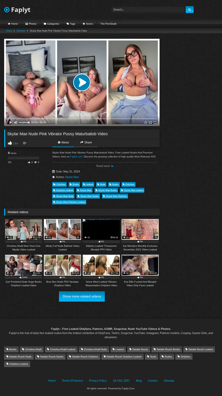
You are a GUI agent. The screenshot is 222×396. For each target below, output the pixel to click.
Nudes (115, 184)
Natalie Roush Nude (20, 356)
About (65, 142)
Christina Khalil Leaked (62, 349)
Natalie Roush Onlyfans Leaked (124, 356)
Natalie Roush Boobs (168, 349)
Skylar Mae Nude (64, 196)
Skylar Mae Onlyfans (116, 196)
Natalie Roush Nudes (51, 356)
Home (14, 23)
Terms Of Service (72, 380)
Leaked (89, 184)
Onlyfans (20, 30)
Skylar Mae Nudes (89, 196)
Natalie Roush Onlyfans (85, 356)
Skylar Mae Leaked (133, 190)
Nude (102, 184)
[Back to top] (211, 385)
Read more (103, 165)
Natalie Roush (140, 349)
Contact (152, 380)
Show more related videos (81, 296)
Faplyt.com (76, 156)
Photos (32, 23)
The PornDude (108, 23)
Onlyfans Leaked (64, 190)
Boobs (75, 184)
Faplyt (20, 9)
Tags (72, 23)
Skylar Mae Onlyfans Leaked (70, 202)
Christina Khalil (33, 349)
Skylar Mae (72, 177)
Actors (89, 23)
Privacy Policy (98, 380)
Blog (139, 380)
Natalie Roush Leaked (201, 349)
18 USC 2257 (121, 380)
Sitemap (169, 380)
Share (88, 142)
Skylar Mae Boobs (107, 190)
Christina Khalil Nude (95, 349)
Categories (53, 23)
